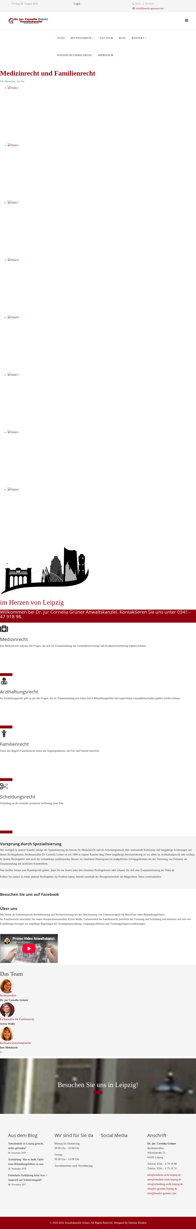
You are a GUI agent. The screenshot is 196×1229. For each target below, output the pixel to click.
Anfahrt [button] (98, 1092)
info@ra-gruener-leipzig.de (162, 1188)
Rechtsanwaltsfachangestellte (15, 1043)
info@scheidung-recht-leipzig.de (165, 1184)
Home (61, 38)
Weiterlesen (6, 674)
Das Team (106, 38)
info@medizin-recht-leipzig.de (164, 1175)
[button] (0, 1052)
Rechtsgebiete (81, 38)
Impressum (105, 55)
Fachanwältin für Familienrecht (17, 1019)
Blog (122, 38)
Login (77, 3)
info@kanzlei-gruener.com (150, 8)
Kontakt (138, 38)
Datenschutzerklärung (74, 55)
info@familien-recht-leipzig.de (164, 1179)
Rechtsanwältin (8, 995)
